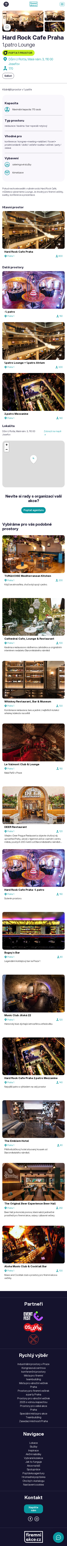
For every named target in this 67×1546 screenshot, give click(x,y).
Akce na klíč (33, 1465)
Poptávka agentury (34, 1473)
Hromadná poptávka (33, 1477)
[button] (33, 459)
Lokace (33, 1443)
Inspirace (33, 1450)
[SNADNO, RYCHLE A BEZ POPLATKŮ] (33, 4)
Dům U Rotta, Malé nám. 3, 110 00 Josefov (31, 61)
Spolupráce (33, 1469)
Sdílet (8, 76)
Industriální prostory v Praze (33, 1364)
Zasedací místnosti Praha (33, 1421)
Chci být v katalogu (33, 1481)
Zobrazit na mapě (52, 431)
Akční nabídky (33, 1454)
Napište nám (33, 1509)
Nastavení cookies (33, 1484)
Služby (33, 1446)
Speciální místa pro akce (33, 1413)
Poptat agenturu (34, 510)
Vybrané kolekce (33, 1458)
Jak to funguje (33, 1461)
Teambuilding (33, 1417)
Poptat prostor (20, 53)
